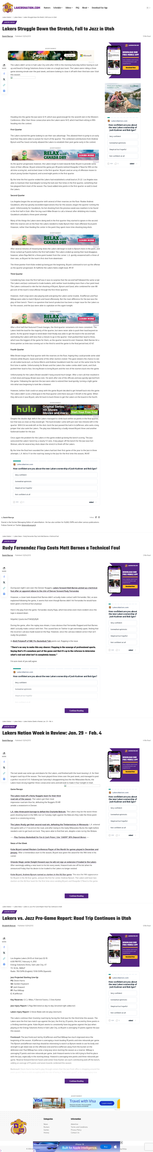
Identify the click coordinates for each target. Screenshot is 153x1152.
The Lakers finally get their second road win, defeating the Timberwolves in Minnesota (49, 824)
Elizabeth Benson (9, 926)
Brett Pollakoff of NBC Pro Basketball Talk (32, 641)
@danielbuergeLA (29, 525)
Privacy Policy (121, 1149)
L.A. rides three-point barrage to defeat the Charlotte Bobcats (38, 811)
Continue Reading (76, 711)
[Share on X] (4, 79)
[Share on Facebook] (4, 74)
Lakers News (9, 22)
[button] (4, 85)
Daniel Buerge (7, 36)
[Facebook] (96, 517)
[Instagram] (99, 517)
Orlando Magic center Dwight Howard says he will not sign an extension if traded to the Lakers (53, 862)
